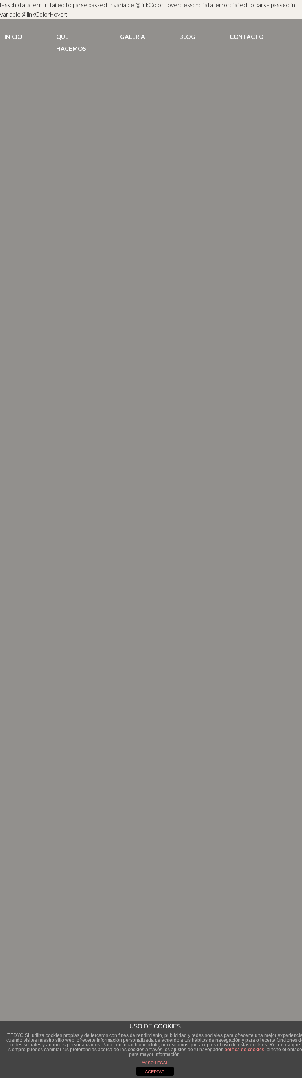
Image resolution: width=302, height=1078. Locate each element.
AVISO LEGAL (155, 1063)
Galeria (132, 36)
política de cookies (244, 1049)
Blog (187, 36)
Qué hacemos (71, 42)
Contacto (246, 36)
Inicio (13, 36)
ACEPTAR (155, 1071)
